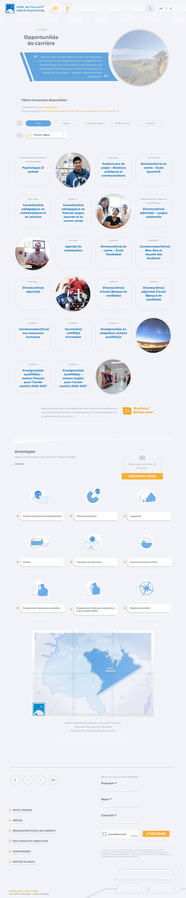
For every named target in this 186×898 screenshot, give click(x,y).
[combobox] (48, 135)
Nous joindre (22, 810)
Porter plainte (24, 861)
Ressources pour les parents (34, 830)
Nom (106, 799)
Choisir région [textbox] (42, 135)
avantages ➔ (51, 107)
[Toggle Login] (67, 8)
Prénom (109, 783)
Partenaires (21, 851)
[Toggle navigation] (54, 8)
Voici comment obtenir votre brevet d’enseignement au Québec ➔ (80, 111)
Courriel (109, 815)
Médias (18, 820)
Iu (171, 8)
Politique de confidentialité (23, 891)
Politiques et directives (30, 841)
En (161, 8)
